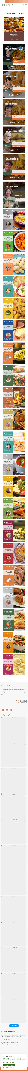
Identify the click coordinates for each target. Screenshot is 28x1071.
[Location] (2, 1)
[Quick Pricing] (21, 1)
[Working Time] (7, 1)
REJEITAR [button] (12, 1065)
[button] (13, 729)
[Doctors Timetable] (16, 1)
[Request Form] (11, 1)
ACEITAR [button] (6, 1065)
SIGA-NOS (14, 1025)
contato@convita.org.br (9, 1044)
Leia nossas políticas (8, 1067)
